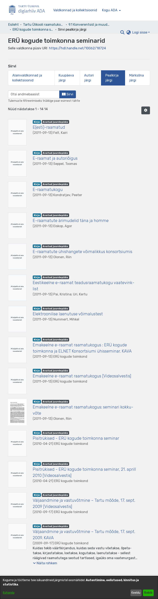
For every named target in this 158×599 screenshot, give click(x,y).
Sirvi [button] (69, 94)
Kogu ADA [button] (109, 10)
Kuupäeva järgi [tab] (66, 77)
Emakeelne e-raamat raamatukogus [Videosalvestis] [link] (82, 376)
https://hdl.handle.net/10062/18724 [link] (77, 48)
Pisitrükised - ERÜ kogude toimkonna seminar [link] (76, 438)
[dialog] (79, 587)
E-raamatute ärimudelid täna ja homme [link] (71, 220)
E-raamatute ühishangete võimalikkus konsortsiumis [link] (82, 251)
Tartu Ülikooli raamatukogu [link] (43, 25)
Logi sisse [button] (140, 32)
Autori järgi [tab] (89, 77)
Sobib (148, 592)
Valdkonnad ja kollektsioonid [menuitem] (75, 10)
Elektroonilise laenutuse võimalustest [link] (68, 313)
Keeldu (135, 592)
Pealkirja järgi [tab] (111, 77)
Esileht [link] (13, 25)
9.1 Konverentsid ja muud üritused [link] (89, 25)
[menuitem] (111, 10)
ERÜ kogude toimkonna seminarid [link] (33, 29)
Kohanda (8, 592)
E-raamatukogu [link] (48, 189)
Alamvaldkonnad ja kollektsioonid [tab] (27, 77)
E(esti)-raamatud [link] (49, 127)
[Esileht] (28, 10)
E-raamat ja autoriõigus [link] (55, 158)
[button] (122, 32)
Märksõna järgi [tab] (136, 77)
